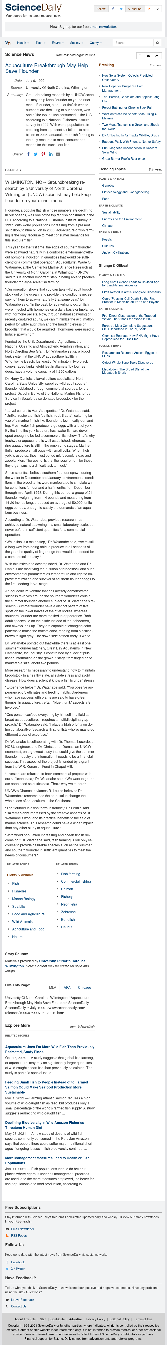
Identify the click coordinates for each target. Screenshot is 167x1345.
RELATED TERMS (67, 864)
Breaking (106, 64)
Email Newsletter (22, 1229)
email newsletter (103, 26)
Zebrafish (68, 911)
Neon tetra (69, 904)
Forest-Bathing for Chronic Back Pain (127, 107)
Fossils (107, 239)
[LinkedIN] (50, 154)
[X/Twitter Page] (121, 8)
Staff (43, 1319)
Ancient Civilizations (115, 252)
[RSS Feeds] (149, 8)
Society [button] (75, 42)
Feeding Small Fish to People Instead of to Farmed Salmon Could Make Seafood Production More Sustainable (46, 1087)
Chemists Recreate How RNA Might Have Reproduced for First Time (130, 337)
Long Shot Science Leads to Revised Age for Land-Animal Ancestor (130, 283)
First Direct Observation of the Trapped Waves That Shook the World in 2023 (129, 317)
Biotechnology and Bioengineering (125, 192)
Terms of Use (143, 1319)
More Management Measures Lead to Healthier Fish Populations (47, 1160)
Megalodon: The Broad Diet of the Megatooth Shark (125, 371)
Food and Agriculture (28, 913)
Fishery (67, 896)
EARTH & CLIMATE (111, 205)
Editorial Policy (120, 1319)
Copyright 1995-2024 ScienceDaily (32, 1325)
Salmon (67, 888)
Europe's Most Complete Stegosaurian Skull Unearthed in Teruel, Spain (128, 327)
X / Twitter (18, 1268)
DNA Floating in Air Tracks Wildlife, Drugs (130, 135)
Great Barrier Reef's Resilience (123, 158)
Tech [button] (39, 42)
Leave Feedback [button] (22, 1299)
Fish (15, 883)
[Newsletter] (157, 8)
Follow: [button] (101, 9)
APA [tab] (67, 987)
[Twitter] (35, 154)
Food (105, 198)
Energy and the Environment (122, 219)
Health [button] (22, 42)
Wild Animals (22, 921)
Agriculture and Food (28, 929)
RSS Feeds (19, 1235)
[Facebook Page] (113, 8)
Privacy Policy (95, 1319)
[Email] (58, 154)
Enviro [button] (57, 42)
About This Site (25, 1319)
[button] (140, 55)
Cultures (108, 246)
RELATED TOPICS (18, 864)
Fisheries (19, 891)
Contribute (57, 1319)
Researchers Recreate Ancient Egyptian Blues (129, 354)
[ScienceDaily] (33, 7)
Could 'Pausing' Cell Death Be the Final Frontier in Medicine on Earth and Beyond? (131, 300)
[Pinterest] (43, 154)
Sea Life (18, 906)
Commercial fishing (76, 881)
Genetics (108, 185)
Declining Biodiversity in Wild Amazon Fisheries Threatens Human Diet (44, 1125)
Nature (17, 936)
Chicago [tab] (84, 987)
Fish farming (70, 873)
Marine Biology (23, 898)
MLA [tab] (52, 987)
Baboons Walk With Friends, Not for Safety (131, 141)
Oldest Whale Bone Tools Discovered (127, 362)
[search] (157, 42)
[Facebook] (28, 154)
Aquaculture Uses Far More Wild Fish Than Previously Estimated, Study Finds (49, 1049)
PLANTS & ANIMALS (112, 179)
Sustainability (111, 212)
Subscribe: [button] (135, 9)
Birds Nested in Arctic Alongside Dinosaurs (131, 292)
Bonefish (68, 919)
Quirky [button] (95, 42)
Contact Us (18, 1306)
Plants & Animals (20, 874)
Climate (107, 225)
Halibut (66, 926)
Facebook (18, 1262)
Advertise (75, 1319)
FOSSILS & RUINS (110, 232)
